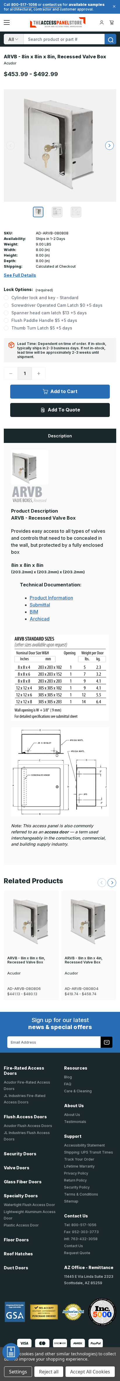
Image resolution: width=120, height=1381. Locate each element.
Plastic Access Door (21, 1225)
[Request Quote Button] (11, 1352)
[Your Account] (101, 22)
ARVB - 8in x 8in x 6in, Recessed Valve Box (26, 960)
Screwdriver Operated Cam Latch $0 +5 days (57, 305)
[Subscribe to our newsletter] (106, 1042)
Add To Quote (64, 410)
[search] (110, 39)
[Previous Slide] (102, 882)
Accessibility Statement (84, 1145)
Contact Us (73, 1246)
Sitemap (71, 1201)
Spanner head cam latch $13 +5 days (49, 312)
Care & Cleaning (78, 1091)
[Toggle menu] (7, 22)
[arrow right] (109, 145)
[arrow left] (10, 145)
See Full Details (20, 275)
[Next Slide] (111, 882)
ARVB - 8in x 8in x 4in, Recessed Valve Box (84, 960)
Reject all (49, 1371)
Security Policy (77, 1187)
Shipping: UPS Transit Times (88, 1152)
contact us (52, 4)
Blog (68, 1077)
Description (60, 435)
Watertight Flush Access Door (29, 1205)
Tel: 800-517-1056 (80, 1225)
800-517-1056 (24, 4)
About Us (72, 1114)
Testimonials (75, 1121)
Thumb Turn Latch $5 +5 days (41, 327)
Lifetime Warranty (79, 1166)
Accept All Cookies (90, 1371)
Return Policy (75, 1180)
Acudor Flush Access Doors (28, 1126)
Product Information (51, 598)
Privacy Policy (76, 1173)
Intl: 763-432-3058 (81, 1239)
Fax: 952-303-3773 (81, 1232)
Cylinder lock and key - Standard (44, 297)
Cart (112, 22)
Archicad (40, 619)
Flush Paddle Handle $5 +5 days (44, 320)
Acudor (10, 63)
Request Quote (77, 1253)
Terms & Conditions (81, 1194)
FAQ (67, 1084)
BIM (34, 612)
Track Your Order (79, 1159)
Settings (18, 1371)
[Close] (113, 6)
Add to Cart (63, 391)
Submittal (40, 605)
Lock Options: (28, 289)
